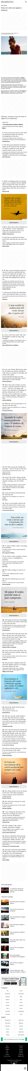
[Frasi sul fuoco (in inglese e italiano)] (5, 948)
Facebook (21, 1049)
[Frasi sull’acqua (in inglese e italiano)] (5, 925)
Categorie (4, 988)
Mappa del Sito (21, 1056)
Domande (8, 1014)
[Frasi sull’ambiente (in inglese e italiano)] (5, 917)
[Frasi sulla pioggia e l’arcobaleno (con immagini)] (5, 955)
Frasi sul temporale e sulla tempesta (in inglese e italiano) (17, 971)
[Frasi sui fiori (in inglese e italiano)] (5, 963)
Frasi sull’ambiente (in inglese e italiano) (17, 917)
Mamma (7, 999)
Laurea (7, 1028)
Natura (4, 128)
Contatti (20, 1047)
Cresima (21, 1026)
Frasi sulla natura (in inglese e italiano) (13, 124)
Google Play (20, 1054)
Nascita (21, 1028)
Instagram (21, 1051)
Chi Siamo (21, 1045)
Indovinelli (7, 1011)
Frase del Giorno (7, 1056)
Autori (7, 1008)
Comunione (7, 1026)
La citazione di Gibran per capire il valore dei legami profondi (16, 890)
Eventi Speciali (21, 1034)
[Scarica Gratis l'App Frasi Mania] (14, 981)
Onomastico (7, 1023)
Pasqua (7, 1034)
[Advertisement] (14, 21)
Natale (7, 1031)
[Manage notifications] (25, 1068)
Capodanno (21, 1031)
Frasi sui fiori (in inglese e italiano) (16, 963)
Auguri (3, 1017)
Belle (21, 996)
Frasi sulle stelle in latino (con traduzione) (17, 940)
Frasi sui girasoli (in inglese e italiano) (17, 932)
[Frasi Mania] (7, 2)
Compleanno (7, 1020)
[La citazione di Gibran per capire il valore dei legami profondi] (5, 890)
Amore (21, 990)
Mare (21, 999)
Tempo (7, 1002)
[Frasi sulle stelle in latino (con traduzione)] (5, 940)
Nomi (21, 1014)
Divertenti (8, 996)
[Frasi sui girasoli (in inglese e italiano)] (5, 932)
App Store (21, 1052)
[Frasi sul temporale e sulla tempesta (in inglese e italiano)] (5, 971)
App (7, 1051)
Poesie (21, 1008)
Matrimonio (21, 1020)
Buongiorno (7, 993)
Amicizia (7, 1005)
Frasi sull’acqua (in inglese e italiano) (17, 925)
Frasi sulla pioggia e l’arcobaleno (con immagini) (17, 955)
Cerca (7, 1052)
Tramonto (21, 1005)
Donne (21, 1002)
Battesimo (21, 1023)
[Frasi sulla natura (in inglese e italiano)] (5, 902)
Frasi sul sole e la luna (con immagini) (17, 909)
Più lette (7, 1054)
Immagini (7, 1049)
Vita (7, 990)
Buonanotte (21, 993)
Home (7, 1045)
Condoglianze (21, 1011)
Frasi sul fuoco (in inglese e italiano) (17, 948)
